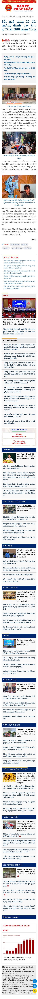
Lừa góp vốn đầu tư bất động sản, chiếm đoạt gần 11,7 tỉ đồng (19, 580)
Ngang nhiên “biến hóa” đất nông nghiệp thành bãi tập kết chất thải (19, 748)
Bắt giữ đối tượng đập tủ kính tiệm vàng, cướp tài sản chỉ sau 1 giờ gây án (19, 267)
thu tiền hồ (5, 248)
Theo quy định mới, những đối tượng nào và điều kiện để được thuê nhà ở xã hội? (19, 851)
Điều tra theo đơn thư (12, 865)
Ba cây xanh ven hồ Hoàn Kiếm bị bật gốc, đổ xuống (19, 422)
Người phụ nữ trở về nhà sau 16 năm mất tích (19, 717)
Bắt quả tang (15, 244)
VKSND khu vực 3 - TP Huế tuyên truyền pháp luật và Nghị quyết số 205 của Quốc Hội (19, 607)
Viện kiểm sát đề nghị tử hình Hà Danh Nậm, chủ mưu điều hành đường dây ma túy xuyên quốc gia (19, 398)
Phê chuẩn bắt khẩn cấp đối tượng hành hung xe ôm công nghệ (26, 508)
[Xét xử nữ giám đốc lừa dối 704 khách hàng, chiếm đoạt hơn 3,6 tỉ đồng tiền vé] (9, 553)
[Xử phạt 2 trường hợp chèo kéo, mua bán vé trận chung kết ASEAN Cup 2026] (9, 688)
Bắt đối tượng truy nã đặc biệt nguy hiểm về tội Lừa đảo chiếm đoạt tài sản (19, 272)
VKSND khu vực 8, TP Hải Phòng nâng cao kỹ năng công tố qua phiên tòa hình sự (19, 621)
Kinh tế (6, 636)
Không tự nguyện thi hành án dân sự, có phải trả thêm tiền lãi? (19, 835)
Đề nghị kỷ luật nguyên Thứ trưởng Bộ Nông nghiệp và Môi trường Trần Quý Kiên (19, 810)
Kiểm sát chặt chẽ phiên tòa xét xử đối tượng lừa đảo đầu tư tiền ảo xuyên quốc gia (19, 569)
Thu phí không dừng (9, 998)
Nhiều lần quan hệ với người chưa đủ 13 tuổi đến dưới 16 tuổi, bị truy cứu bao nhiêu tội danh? (19, 843)
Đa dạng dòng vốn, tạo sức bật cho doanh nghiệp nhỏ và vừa (26, 642)
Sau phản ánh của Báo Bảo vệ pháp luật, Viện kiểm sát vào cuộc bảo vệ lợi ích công (19, 891)
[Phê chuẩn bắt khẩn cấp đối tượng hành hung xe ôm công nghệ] (9, 509)
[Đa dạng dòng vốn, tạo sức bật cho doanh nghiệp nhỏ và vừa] (9, 643)
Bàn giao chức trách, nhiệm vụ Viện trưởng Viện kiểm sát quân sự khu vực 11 (19, 485)
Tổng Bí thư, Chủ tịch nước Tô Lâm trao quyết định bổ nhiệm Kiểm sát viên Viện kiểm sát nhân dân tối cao (19, 331)
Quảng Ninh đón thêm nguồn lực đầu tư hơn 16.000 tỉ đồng (19, 672)
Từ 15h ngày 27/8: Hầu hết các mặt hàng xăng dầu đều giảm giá (19, 659)
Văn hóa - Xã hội (10, 680)
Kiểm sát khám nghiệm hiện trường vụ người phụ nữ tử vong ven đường (19, 755)
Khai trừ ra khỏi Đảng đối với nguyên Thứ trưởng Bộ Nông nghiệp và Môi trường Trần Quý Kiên (19, 795)
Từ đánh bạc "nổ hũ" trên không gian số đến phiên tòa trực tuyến (19, 628)
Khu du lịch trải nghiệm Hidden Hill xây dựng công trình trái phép (19, 900)
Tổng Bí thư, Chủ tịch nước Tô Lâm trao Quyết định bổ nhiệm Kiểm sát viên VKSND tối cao (19, 365)
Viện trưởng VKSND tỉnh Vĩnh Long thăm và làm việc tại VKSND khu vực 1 (19, 382)
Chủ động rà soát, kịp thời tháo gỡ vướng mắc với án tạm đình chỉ (19, 467)
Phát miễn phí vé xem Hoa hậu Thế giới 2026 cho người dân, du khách (19, 711)
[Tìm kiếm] (35, 991)
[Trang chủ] (19, 8)
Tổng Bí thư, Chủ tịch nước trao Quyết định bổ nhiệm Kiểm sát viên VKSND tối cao (19, 374)
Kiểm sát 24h (8, 450)
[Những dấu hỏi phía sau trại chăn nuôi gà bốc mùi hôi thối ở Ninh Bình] (9, 873)
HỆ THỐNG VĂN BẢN (19, 430)
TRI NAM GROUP (7, 996)
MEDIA (5, 296)
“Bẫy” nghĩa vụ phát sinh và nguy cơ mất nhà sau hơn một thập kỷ (19, 857)
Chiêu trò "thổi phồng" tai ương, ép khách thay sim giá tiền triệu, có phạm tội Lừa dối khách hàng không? (26, 826)
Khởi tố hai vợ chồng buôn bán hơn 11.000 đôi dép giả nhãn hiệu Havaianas (19, 652)
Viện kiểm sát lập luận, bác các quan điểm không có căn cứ (19, 415)
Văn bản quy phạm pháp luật (19, 435)
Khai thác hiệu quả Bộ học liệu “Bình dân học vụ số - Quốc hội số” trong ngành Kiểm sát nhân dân (19, 322)
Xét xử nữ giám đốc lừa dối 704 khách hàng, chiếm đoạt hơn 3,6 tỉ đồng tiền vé (26, 553)
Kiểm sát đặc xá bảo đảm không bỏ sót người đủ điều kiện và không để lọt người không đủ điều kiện (19, 347)
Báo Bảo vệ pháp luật (11, 917)
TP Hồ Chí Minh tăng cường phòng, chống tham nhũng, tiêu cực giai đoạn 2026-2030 (19, 787)
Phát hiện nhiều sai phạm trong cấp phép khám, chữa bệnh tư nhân (19, 803)
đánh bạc (24, 244)
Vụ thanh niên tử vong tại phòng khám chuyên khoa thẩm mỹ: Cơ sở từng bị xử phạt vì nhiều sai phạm (19, 389)
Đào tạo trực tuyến (24, 998)
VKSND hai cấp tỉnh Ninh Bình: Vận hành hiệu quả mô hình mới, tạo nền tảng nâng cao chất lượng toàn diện (26, 596)
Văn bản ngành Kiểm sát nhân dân (19, 442)
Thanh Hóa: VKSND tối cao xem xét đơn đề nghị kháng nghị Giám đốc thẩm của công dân (19, 908)
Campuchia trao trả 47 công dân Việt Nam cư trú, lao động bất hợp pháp (26, 732)
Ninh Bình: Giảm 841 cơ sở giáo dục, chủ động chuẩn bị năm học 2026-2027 (19, 697)
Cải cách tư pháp (10, 588)
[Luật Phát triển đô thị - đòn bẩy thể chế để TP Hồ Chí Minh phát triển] (9, 458)
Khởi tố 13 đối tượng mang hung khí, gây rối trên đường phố (19, 277)
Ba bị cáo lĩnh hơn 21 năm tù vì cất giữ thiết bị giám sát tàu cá (19, 562)
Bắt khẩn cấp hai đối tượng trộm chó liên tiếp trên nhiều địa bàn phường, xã (19, 262)
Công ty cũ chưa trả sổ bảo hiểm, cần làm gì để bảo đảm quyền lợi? (19, 762)
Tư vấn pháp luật (10, 817)
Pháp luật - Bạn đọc (11, 725)
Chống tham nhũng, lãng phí (15, 769)
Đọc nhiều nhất (10, 340)
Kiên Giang (27, 248)
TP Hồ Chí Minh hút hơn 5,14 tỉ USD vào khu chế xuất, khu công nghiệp (19, 665)
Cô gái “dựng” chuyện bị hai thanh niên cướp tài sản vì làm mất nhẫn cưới (19, 704)
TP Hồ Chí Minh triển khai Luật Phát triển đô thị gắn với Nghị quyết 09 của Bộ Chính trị (19, 493)
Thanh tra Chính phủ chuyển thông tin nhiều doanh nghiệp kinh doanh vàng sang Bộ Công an (26, 778)
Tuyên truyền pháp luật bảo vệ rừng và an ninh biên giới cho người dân (19, 615)
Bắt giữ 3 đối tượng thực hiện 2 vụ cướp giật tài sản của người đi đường (19, 287)
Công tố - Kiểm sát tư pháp (11, 17)
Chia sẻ (35, 981)
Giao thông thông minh (23, 996)
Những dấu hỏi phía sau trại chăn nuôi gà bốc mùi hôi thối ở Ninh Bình (26, 871)
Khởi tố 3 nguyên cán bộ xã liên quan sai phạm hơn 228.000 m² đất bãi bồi (19, 742)
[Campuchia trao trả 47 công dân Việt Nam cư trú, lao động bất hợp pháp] (9, 732)
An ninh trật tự (28, 17)
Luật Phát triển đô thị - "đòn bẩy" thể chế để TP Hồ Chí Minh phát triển (26, 456)
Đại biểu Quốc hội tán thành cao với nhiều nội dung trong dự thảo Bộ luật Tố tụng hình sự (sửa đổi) (19, 356)
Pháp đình (7, 546)
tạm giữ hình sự (17, 248)
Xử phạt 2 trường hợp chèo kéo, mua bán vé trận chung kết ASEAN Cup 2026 (26, 687)
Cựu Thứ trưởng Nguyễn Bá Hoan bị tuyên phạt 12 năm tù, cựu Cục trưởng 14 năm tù (19, 407)
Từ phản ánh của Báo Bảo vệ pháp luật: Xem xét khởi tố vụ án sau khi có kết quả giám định (19, 884)
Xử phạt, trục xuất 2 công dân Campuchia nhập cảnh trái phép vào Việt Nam (19, 282)
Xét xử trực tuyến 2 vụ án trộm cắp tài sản (18, 575)
